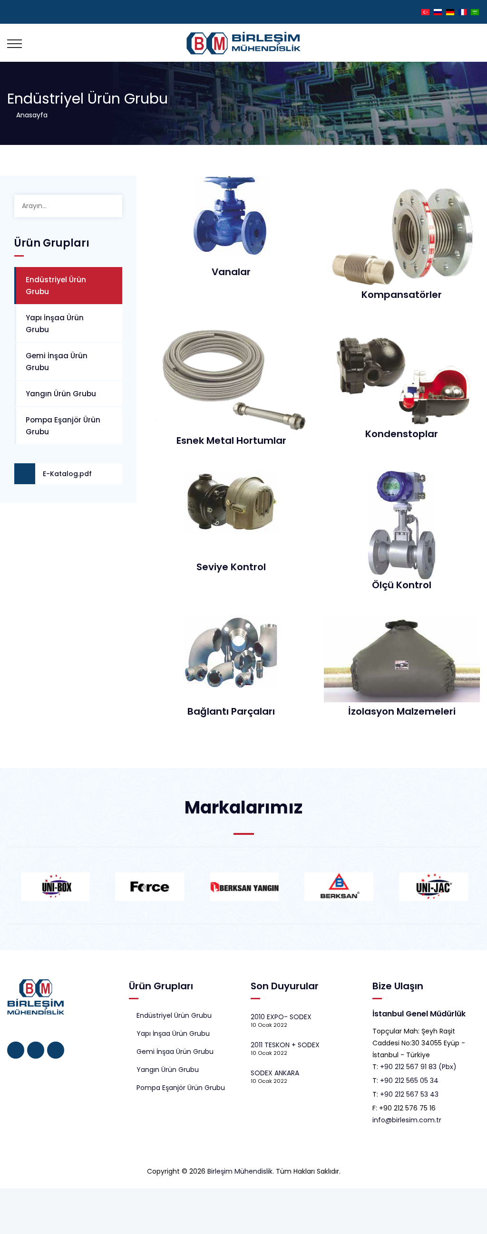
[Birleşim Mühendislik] (243, 43)
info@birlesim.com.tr (406, 1120)
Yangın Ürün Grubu (61, 394)
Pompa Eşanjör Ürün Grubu (63, 426)
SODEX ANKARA (275, 1073)
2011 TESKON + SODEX (285, 1045)
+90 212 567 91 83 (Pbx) (418, 1066)
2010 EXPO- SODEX (281, 1017)
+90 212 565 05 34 (409, 1080)
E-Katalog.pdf (67, 473)
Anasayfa (30, 115)
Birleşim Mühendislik (240, 1171)
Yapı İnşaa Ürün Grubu (55, 324)
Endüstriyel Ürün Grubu (56, 286)
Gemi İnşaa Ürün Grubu (57, 362)
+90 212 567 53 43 (409, 1094)
